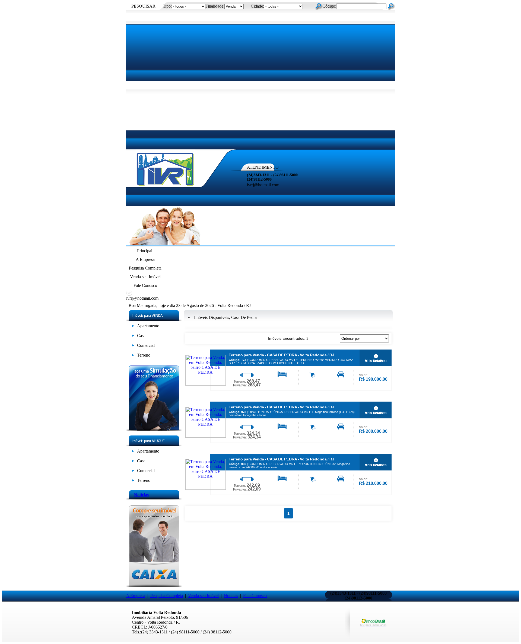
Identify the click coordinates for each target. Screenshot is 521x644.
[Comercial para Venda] (133, 346)
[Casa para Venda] (133, 336)
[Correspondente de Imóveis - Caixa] (154, 585)
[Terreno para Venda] (133, 356)
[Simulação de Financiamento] (154, 429)
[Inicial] (165, 186)
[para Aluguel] (133, 452)
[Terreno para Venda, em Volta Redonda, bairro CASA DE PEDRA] (205, 384)
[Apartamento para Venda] (133, 327)
